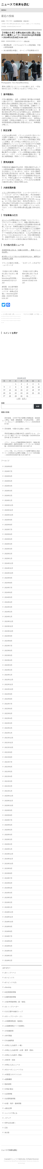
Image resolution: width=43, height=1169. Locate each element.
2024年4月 (8, 602)
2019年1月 (8, 907)
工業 (14, 178)
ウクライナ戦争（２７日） (33, 314)
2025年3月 (8, 549)
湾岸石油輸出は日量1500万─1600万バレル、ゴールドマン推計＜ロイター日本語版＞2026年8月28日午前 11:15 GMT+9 (22, 435)
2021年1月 (8, 791)
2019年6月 (8, 883)
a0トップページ (10, 973)
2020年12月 (8, 796)
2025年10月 (8, 515)
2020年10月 (8, 805)
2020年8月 (8, 815)
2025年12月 (8, 505)
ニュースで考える (10, 1113)
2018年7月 (8, 936)
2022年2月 (8, 728)
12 (39, 387)
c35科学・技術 (9, 1060)
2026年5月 (8, 481)
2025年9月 (8, 520)
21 (10, 393)
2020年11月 (8, 801)
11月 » (24, 399)
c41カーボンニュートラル (13, 1069)
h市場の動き (8, 1089)
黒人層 (28, 207)
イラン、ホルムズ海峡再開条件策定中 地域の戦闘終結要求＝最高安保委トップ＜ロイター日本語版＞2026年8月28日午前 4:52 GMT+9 (22, 444)
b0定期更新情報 (18, 21)
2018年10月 (8, 922)
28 (10, 396)
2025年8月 (8, 525)
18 (33, 390)
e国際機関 (8, 1079)
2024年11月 (8, 568)
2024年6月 (8, 592)
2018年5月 (8, 946)
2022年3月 (8, 723)
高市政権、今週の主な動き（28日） (17, 429)
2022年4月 (8, 718)
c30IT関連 (8, 1036)
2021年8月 (8, 757)
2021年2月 (8, 786)
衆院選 (9, 99)
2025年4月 (8, 544)
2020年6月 (8, 825)
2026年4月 (8, 486)
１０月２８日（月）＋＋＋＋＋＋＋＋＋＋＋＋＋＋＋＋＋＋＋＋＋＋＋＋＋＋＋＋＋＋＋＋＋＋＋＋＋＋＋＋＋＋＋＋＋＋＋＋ (11, 318)
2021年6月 (8, 767)
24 (27, 393)
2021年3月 (8, 781)
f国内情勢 (7, 1084)
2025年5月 (8, 539)
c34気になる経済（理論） (13, 1055)
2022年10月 (8, 689)
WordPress (15, 1161)
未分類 (6, 1132)
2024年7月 (8, 587)
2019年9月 (8, 868)
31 (27, 396)
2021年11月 (8, 742)
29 (16, 396)
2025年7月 (8, 529)
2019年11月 (8, 859)
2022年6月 (8, 709)
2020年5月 (8, 830)
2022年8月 (8, 699)
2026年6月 (8, 476)
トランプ (5, 193)
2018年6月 (8, 941)
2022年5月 (8, 713)
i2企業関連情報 (9, 1098)
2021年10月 (8, 747)
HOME (3, 21)
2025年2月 (8, 554)
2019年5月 (8, 888)
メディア (7, 1118)
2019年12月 (8, 854)
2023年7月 (8, 646)
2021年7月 (8, 762)
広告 (6, 1128)
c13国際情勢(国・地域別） (14, 1021)
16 (21, 390)
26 (39, 393)
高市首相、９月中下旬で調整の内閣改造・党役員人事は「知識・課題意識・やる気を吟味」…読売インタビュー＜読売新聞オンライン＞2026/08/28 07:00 (22, 421)
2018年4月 (8, 951)
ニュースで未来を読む (15, 4)
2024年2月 (8, 612)
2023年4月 (8, 660)
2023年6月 (8, 650)
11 (33, 387)
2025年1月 (8, 558)
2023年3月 (8, 665)
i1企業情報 (8, 1094)
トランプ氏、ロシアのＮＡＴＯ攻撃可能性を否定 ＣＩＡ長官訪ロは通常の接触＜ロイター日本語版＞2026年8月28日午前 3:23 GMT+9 (22, 453)
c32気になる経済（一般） (13, 1045)
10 (27, 387)
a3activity (7, 987)
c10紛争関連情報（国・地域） (15, 1002)
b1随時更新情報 (10, 997)
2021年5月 (8, 771)
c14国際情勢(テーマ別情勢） (14, 1026)
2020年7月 (8, 820)
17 (27, 390)
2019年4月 (8, 893)
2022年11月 (8, 684)
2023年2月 (8, 670)
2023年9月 (8, 636)
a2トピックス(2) (10, 982)
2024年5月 (8, 597)
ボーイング (6, 220)
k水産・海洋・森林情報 (12, 1103)
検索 (37, 406)
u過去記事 (8, 1108)
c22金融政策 (9, 1031)
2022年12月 (8, 680)
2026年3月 (8, 491)
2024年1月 (8, 616)
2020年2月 (8, 844)
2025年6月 (8, 534)
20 (4, 393)
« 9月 (19, 399)
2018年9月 (8, 926)
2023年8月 (8, 641)
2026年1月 (8, 500)
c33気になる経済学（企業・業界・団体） (19, 1050)
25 (33, 393)
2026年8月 (8, 466)
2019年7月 (8, 878)
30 (21, 396)
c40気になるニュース (12, 1065)
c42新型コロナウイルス (13, 1074)
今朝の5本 (26, 21)
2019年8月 (8, 873)
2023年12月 (8, 621)
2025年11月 (8, 510)
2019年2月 (8, 902)
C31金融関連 (9, 1040)
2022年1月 (8, 733)
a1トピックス (9, 977)
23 (21, 393)
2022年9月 (8, 694)
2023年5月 (8, 655)
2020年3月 (8, 839)
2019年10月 (8, 863)
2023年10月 (8, 631)
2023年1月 (8, 675)
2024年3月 (8, 607)
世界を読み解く (10, 1123)
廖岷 (13, 167)
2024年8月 (8, 583)
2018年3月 (8, 956)
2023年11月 (8, 626)
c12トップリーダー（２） (13, 1016)
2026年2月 (8, 495)
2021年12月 (8, 738)
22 (16, 393)
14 (10, 390)
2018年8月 (8, 931)
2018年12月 (8, 912)
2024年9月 (8, 578)
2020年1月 (8, 849)
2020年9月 (8, 810)
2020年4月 (8, 834)
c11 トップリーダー (11, 1007)
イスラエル (6, 135)
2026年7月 (8, 471)
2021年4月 (8, 776)
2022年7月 (8, 704)
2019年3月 (8, 897)
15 (16, 390)
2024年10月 (8, 573)
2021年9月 (8, 752)
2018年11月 (8, 917)
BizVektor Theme (25, 1161)
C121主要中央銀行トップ (13, 1011)
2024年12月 (8, 563)
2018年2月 (8, 960)
